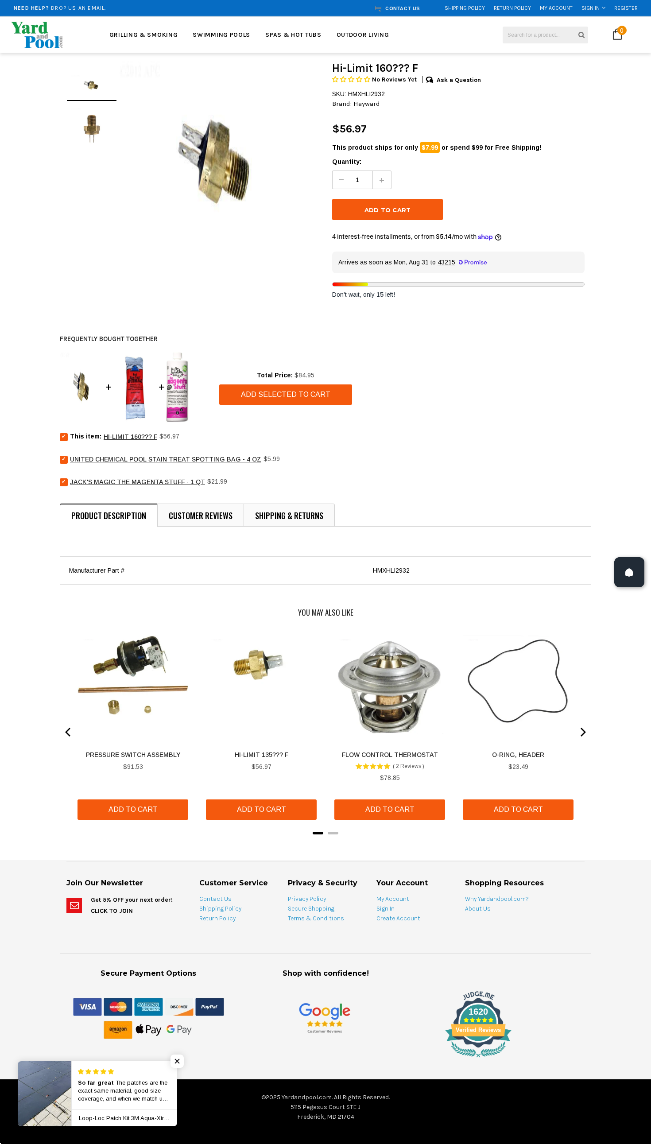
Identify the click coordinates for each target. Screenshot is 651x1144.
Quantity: (346, 161)
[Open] (629, 572)
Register (626, 8)
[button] (352, 79)
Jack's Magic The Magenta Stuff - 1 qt (137, 481)
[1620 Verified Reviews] (325, 1059)
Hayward (366, 104)
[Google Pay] (179, 1029)
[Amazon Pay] (118, 1029)
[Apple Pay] (148, 1029)
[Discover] (179, 1006)
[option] (122, 8)
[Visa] (87, 1006)
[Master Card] (118, 1006)
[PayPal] (209, 1006)
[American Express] (148, 1006)
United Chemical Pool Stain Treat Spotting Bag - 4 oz (165, 459)
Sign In (590, 8)
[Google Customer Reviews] (324, 1017)
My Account (556, 8)
